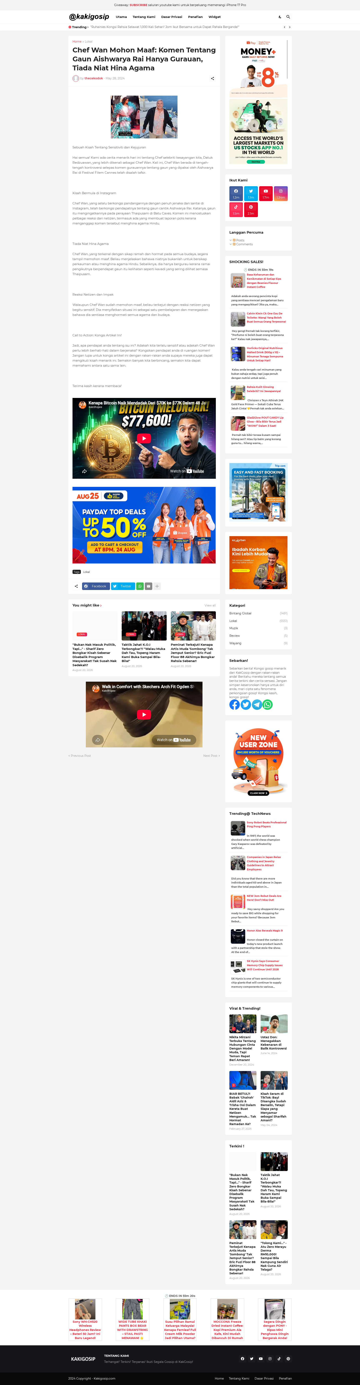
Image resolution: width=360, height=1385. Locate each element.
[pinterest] (288, 1358)
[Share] (212, 78)
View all (210, 605)
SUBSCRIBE (138, 5)
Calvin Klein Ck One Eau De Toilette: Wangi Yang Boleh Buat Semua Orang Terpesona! (266, 317)
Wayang (258, 643)
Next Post (210, 756)
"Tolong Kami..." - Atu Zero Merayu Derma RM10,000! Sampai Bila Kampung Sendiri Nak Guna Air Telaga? (274, 1256)
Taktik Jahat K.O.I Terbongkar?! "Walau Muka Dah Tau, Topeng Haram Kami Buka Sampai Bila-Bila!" (143, 653)
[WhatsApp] (140, 586)
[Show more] (157, 586)
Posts (239, 240)
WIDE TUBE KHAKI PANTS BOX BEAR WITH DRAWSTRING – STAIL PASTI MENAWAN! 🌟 (132, 1330)
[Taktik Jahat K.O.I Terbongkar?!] (274, 1161)
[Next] (290, 27)
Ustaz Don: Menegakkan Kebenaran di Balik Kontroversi (274, 1043)
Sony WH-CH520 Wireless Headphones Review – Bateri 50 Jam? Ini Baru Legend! (85, 1330)
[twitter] (251, 1358)
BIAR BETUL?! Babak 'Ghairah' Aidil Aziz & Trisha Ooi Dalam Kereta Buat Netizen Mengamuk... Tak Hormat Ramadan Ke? (242, 1109)
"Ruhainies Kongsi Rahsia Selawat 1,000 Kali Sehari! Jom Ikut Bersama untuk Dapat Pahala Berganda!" (164, 27)
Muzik (258, 628)
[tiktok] (279, 1358)
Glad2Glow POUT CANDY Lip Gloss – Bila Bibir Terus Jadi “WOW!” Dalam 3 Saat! (265, 421)
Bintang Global (258, 613)
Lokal (88, 41)
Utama (121, 17)
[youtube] (260, 1358)
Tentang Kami (144, 17)
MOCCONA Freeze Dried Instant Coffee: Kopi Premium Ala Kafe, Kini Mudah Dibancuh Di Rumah (227, 1330)
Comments (244, 244)
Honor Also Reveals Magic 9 (265, 930)
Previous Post (81, 756)
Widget (215, 17)
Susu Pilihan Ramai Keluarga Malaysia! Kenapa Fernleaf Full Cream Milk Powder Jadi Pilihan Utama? (180, 1330)
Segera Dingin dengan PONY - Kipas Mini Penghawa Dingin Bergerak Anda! (275, 1330)
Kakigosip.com (105, 1378)
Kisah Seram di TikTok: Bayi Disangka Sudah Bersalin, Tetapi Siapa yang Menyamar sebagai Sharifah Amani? (273, 1107)
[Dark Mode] (280, 16)
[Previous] (284, 27)
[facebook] (242, 1358)
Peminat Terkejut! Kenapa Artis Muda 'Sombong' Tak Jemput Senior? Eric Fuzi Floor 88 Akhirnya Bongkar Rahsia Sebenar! (193, 653)
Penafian (195, 17)
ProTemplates (126, 1378)
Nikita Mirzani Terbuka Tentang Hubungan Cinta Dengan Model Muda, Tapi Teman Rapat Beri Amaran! (242, 1048)
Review (258, 636)
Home (76, 41)
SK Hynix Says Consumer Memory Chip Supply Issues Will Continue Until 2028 (264, 965)
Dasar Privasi (171, 17)
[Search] (288, 16)
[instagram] (270, 1358)
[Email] (148, 586)
